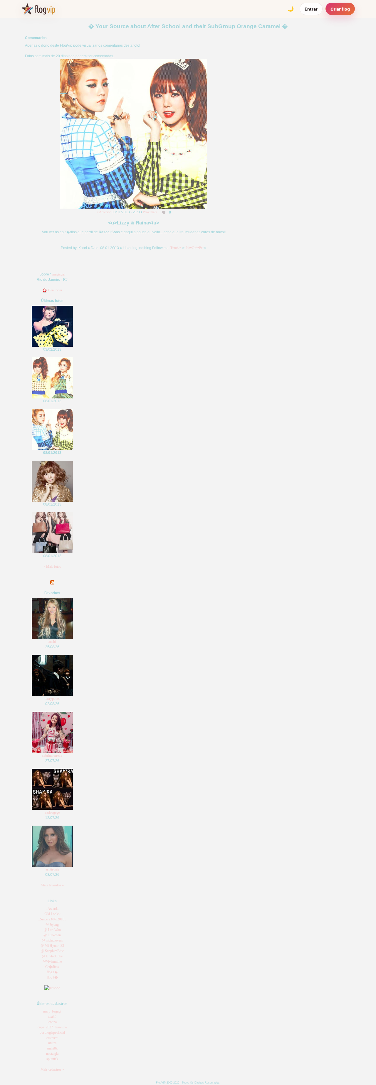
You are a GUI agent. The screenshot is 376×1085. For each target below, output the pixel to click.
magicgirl (58, 274)
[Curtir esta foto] (164, 212)
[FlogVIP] (38, 9)
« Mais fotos (52, 567)
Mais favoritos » (52, 885)
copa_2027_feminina (52, 1027)
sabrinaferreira (52, 755)
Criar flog (340, 8)
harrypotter (52, 699)
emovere (52, 1038)
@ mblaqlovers (52, 940)
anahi (52, 642)
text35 (52, 1017)
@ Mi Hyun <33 (52, 946)
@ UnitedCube (52, 956)
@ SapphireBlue (52, 951)
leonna (52, 1022)
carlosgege (52, 812)
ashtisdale (52, 869)
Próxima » (150, 212)
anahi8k (52, 1048)
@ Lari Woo (52, 930)
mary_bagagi (52, 1011)
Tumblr (175, 248)
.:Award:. (52, 909)
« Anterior (104, 212)
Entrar (311, 8)
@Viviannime (52, 961)
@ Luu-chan (52, 935)
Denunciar (54, 290)
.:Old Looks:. (52, 914)
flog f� (52, 972)
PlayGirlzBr (194, 248)
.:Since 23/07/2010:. (52, 919)
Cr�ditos (52, 967)
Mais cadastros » (52, 1069)
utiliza (52, 1043)
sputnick (52, 1059)
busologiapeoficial (52, 1032)
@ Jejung (52, 924)
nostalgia (52, 1054)
